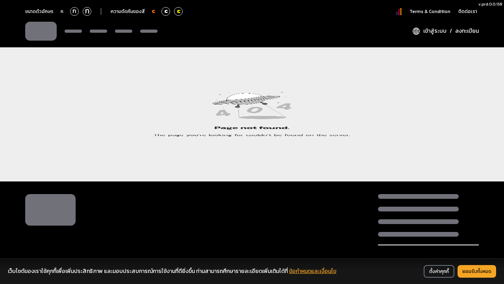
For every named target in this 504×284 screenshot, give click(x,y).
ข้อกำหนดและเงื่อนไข (312, 271)
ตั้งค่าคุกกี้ (439, 271)
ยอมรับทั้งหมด (476, 271)
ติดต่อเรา (467, 11)
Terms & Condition (430, 11)
